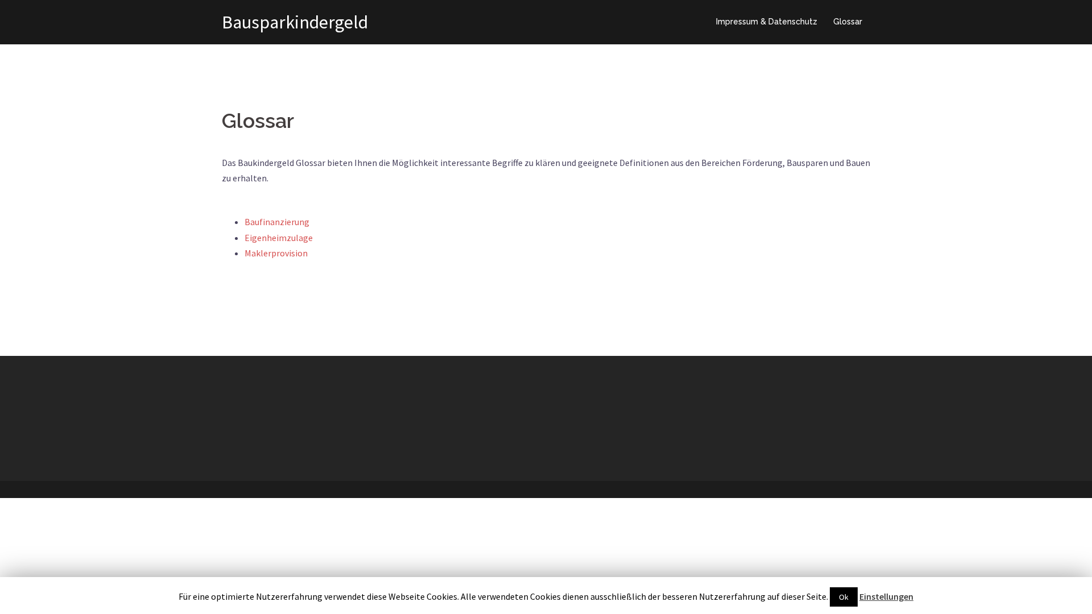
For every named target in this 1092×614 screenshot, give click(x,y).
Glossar (847, 21)
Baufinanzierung (277, 221)
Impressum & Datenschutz (766, 21)
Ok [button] (844, 597)
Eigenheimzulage (279, 237)
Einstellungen (886, 596)
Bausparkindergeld (295, 22)
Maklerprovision (276, 253)
